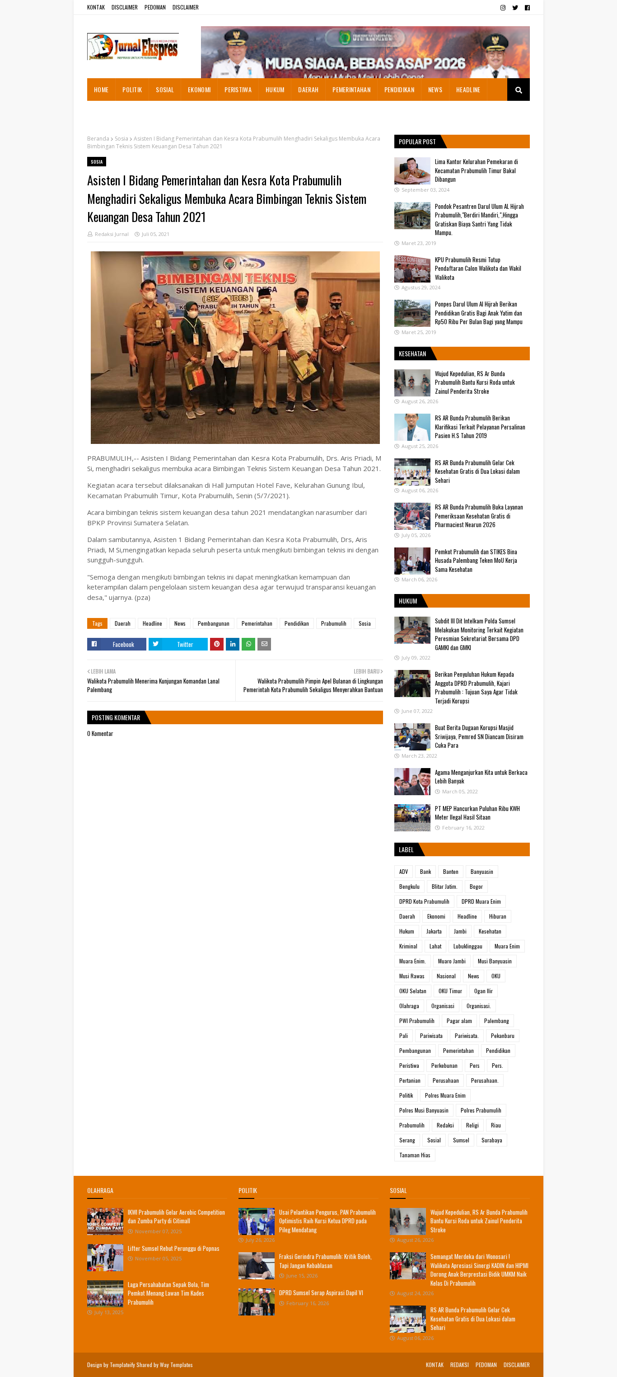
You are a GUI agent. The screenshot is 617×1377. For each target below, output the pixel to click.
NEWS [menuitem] (435, 89)
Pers (475, 1065)
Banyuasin (482, 871)
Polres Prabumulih (481, 1110)
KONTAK (96, 7)
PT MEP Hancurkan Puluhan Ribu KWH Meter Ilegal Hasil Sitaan (477, 813)
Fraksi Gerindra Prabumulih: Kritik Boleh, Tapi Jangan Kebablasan (325, 1261)
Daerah (123, 623)
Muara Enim (507, 946)
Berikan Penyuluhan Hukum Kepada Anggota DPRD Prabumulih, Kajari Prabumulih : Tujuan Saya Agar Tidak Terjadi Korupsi (476, 687)
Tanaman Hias (414, 1155)
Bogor (476, 886)
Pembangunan (213, 623)
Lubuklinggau (467, 946)
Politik (406, 1095)
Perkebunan (444, 1065)
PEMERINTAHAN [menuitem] (351, 89)
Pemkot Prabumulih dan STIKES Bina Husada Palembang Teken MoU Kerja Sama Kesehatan (476, 560)
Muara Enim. (412, 961)
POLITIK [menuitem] (132, 89)
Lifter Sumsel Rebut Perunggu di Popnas (174, 1248)
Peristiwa (409, 1065)
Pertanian (410, 1080)
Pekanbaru (502, 1035)
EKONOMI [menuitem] (199, 89)
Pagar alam (459, 1020)
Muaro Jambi (452, 961)
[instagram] (503, 7)
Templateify (122, 1364)
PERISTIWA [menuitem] (238, 89)
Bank (425, 871)
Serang (407, 1140)
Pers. (497, 1065)
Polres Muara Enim (445, 1095)
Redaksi (445, 1125)
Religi (472, 1125)
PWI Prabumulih (417, 1020)
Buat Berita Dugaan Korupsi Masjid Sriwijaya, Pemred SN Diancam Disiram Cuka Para (479, 736)
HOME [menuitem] (101, 89)
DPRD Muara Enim (481, 901)
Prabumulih (333, 623)
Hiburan (497, 916)
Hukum (406, 931)
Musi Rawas (412, 976)
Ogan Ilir (483, 991)
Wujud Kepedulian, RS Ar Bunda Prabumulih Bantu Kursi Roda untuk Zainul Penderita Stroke (475, 382)
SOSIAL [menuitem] (165, 89)
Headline (152, 623)
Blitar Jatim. (445, 886)
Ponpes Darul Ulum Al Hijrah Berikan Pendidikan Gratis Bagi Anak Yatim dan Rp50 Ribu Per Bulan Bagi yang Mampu (479, 312)
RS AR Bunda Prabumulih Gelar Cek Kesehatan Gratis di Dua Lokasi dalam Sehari (477, 471)
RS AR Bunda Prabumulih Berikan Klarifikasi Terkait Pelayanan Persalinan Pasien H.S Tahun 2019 (480, 426)
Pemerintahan (257, 623)
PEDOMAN (155, 7)
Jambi (460, 931)
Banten (450, 871)
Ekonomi (436, 916)
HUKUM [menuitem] (275, 89)
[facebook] (526, 7)
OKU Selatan (412, 991)
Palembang (496, 1020)
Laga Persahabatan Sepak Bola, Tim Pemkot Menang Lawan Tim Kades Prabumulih (168, 1293)
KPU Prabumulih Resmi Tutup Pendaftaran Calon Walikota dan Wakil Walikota (478, 268)
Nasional (446, 976)
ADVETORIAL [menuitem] (109, 112)
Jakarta (434, 931)
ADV (403, 871)
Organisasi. (479, 1005)
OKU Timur (450, 991)
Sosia (121, 138)
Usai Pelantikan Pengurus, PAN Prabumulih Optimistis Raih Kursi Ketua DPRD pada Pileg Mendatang (327, 1220)
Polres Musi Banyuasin (424, 1110)
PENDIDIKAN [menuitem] (399, 89)
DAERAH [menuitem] (308, 89)
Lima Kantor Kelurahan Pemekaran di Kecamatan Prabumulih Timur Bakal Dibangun (476, 170)
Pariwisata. (467, 1035)
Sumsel (461, 1140)
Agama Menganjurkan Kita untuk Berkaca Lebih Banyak (481, 777)
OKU (495, 976)
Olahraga (409, 1005)
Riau (496, 1125)
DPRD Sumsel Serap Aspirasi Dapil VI (321, 1292)
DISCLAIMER (125, 7)
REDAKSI (459, 1364)
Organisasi (442, 1005)
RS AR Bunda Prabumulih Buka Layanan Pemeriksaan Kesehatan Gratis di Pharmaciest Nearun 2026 (479, 515)
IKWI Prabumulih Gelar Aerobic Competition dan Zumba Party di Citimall (176, 1216)
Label (406, 849)
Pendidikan (297, 623)
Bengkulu (409, 886)
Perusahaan (446, 1080)
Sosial (434, 1140)
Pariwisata (431, 1035)
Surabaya (491, 1140)
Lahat (435, 946)
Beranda (98, 138)
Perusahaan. (485, 1080)
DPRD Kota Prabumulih (424, 901)
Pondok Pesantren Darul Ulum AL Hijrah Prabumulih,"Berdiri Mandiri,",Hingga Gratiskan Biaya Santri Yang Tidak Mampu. (479, 219)
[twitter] (515, 7)
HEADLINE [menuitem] (468, 89)
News (180, 623)
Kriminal (408, 946)
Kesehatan (490, 931)
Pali (403, 1035)
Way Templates (176, 1364)
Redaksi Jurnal (112, 234)
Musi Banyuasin (495, 961)
